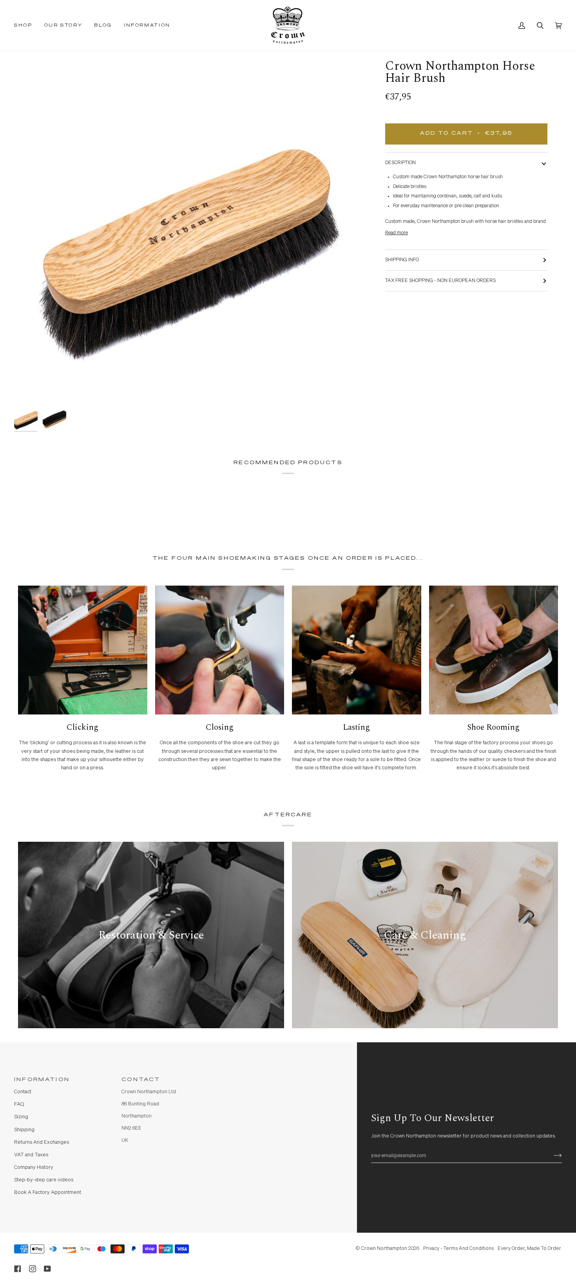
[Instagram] (32, 1268)
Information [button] (42, 1079)
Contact (22, 1091)
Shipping (24, 1129)
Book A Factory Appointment (47, 1192)
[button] (26, 25)
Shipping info (402, 259)
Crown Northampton (384, 1248)
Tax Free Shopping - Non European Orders (440, 280)
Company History (33, 1167)
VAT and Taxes (31, 1154)
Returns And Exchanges (41, 1142)
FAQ (19, 1104)
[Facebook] (17, 1268)
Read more (396, 232)
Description (400, 162)
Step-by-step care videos (43, 1180)
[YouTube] (47, 1268)
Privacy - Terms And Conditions (458, 1248)
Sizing (21, 1116)
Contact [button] (140, 1079)
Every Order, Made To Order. (530, 1248)
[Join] (551, 1155)
